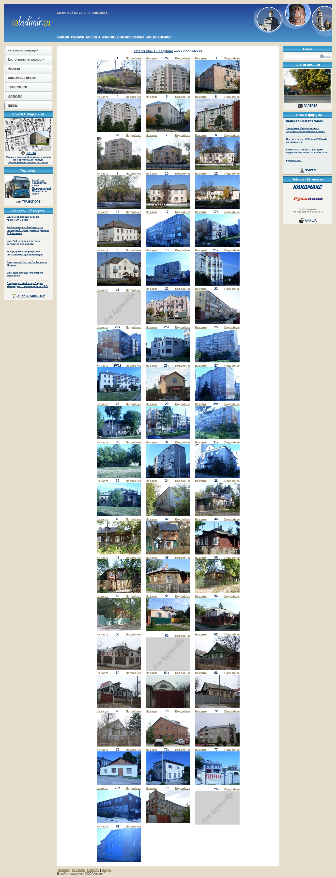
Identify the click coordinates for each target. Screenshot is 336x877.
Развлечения (17, 87)
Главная (63, 37)
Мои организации (158, 37)
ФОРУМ (310, 170)
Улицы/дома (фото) (22, 78)
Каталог (64, 870)
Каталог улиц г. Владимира (153, 51)
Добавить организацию (123, 37)
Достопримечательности (26, 59)
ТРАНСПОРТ (31, 201)
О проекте (15, 96)
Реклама (77, 37)
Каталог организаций (23, 50)
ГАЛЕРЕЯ (311, 105)
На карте (151, 58)
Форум (12, 105)
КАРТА (31, 153)
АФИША (311, 220)
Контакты (93, 37)
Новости (14, 68)
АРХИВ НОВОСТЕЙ (31, 296)
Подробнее (133, 58)
